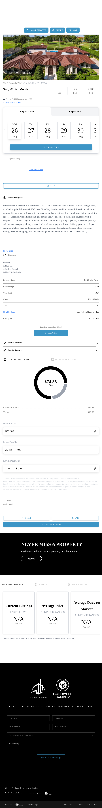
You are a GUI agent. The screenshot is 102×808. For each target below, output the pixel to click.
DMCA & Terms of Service (86, 804)
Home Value (63, 706)
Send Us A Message (51, 757)
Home (88, 19)
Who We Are (77, 706)
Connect (90, 706)
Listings (20, 706)
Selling (39, 706)
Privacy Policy (67, 804)
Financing (50, 706)
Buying (30, 706)
